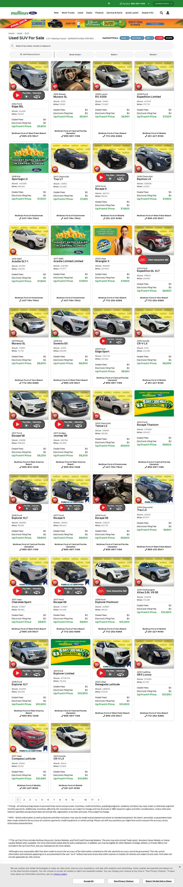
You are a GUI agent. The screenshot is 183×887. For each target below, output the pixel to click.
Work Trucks (68, 13)
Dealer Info (148, 13)
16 (85, 800)
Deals (89, 13)
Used (80, 13)
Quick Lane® (132, 13)
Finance (99, 13)
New (56, 13)
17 (92, 800)
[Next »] (99, 800)
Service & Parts (114, 13)
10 (72, 800)
